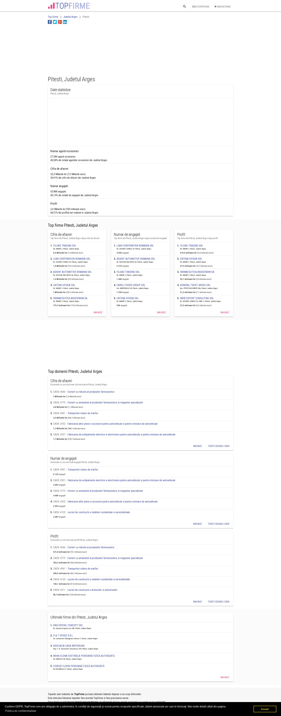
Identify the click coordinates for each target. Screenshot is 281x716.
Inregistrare (224, 6)
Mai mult (98, 312)
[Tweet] (55, 21)
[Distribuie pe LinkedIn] (65, 21)
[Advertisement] (107, 49)
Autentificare (201, 6)
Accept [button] (265, 709)
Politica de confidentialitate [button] (20, 711)
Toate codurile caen (218, 446)
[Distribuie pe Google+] (60, 21)
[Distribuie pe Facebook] (50, 21)
